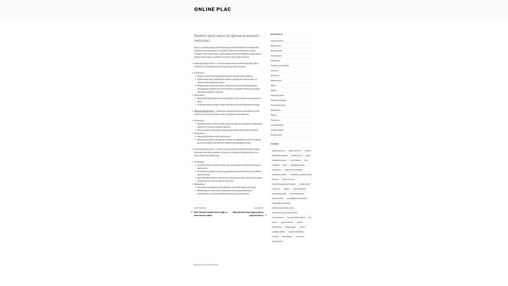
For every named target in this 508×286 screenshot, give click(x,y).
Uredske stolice (277, 130)
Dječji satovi (276, 46)
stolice (302, 227)
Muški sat (275, 75)
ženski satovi (277, 241)
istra (306, 160)
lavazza (275, 179)
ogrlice (287, 189)
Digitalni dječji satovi (204, 111)
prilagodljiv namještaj (281, 203)
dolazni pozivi (297, 155)
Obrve (273, 85)
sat (310, 217)
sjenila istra (277, 227)
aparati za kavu (278, 150)
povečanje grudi (297, 193)
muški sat (276, 189)
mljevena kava (288, 179)
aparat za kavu (295, 150)
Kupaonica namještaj (280, 65)
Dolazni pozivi (276, 51)
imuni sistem (295, 160)
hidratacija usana (279, 160)
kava (285, 165)
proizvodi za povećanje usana (284, 212)
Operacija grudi (277, 95)
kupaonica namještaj (293, 170)
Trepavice (275, 120)
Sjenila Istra (276, 110)
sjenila (299, 222)
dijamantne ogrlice (280, 155)
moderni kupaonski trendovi (284, 184)
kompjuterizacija (298, 165)
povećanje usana (279, 193)
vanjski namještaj (296, 232)
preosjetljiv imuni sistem (297, 198)
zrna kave (300, 236)
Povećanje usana (278, 105)
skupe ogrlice (290, 227)
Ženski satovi (276, 135)
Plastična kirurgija (278, 100)
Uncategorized (277, 125)
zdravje (275, 236)
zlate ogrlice (287, 236)
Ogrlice (274, 90)
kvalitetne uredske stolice (301, 174)
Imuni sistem (276, 56)
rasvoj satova (278, 217)
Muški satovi (276, 80)
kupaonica (276, 170)
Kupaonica (275, 60)
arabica (308, 150)
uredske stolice (278, 232)
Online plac (212, 9)
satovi (274, 222)
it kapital (275, 165)
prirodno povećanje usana (283, 208)
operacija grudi (299, 189)
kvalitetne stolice (279, 174)
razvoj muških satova (296, 217)
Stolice (274, 115)
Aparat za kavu (277, 41)
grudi (308, 155)
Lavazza (274, 70)
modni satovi (304, 184)
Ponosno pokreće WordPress (205, 264)
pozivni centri (278, 198)
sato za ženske (287, 222)
